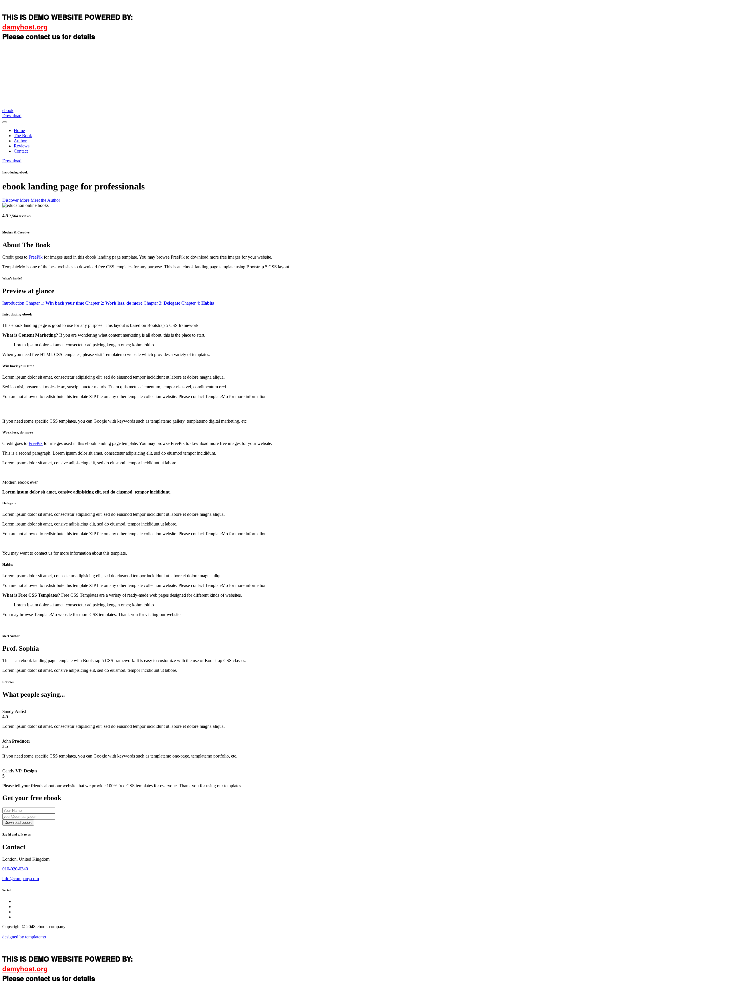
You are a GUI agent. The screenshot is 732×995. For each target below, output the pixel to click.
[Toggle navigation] (4, 122)
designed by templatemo (24, 936)
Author (20, 140)
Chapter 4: (197, 303)
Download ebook (18, 822)
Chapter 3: (162, 303)
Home (19, 130)
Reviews (21, 145)
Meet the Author (45, 200)
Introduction (13, 303)
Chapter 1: (54, 303)
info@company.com (20, 878)
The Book (23, 135)
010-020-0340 (15, 868)
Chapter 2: (113, 303)
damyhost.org (25, 26)
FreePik (36, 257)
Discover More (15, 200)
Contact (21, 151)
